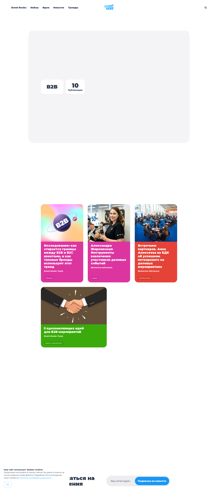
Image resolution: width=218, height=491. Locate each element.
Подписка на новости (152, 481)
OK (7, 485)
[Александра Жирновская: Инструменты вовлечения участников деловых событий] (109, 243)
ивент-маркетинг (54, 343)
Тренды (73, 7)
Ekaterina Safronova (101, 267)
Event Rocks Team (53, 271)
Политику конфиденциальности (35, 478)
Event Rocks (18, 7)
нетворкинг (145, 278)
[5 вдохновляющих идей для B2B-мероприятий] (74, 317)
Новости (58, 7)
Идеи (46, 7)
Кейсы (34, 7)
